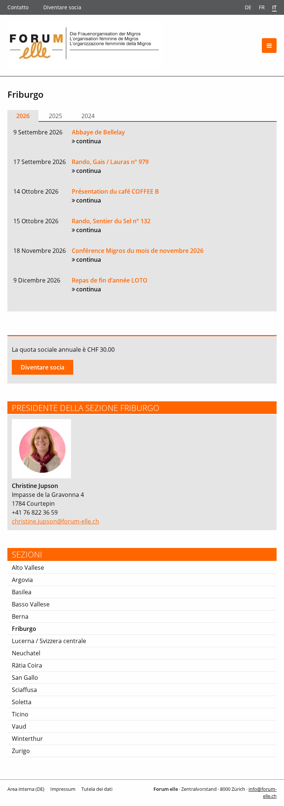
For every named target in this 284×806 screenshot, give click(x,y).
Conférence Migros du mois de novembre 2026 (137, 251)
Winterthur (27, 739)
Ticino (20, 714)
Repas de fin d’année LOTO (110, 280)
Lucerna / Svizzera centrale (49, 641)
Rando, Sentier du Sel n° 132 (111, 221)
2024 (88, 116)
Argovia (22, 580)
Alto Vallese (28, 567)
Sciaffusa (24, 690)
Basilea (21, 592)
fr (262, 7)
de (248, 7)
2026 (23, 116)
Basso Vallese (31, 604)
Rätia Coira (27, 665)
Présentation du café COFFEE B (115, 191)
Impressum (62, 789)
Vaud (19, 726)
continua (88, 141)
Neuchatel (26, 653)
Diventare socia (62, 7)
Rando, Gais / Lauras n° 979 (110, 162)
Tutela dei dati (96, 789)
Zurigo (21, 751)
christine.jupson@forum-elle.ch (55, 521)
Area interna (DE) (25, 789)
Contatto (17, 7)
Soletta (21, 702)
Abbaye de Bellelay (98, 132)
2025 (55, 116)
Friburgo (24, 629)
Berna (20, 616)
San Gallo (25, 677)
